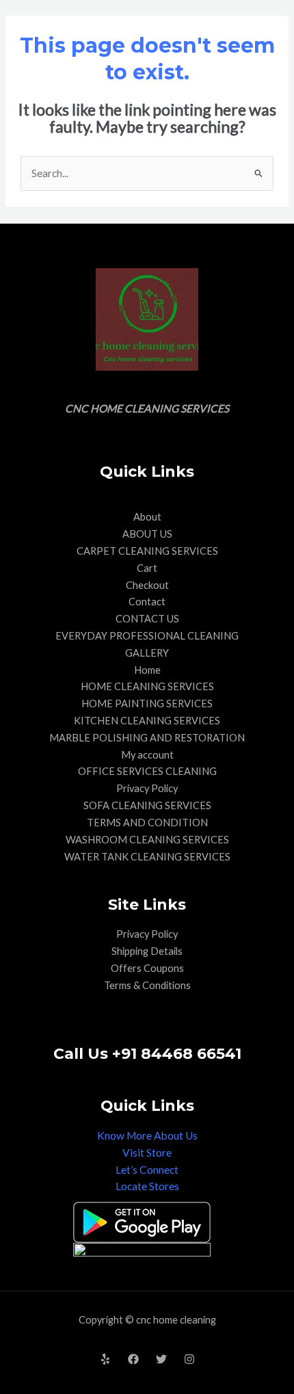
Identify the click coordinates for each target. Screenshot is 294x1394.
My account (147, 755)
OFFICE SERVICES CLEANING (147, 771)
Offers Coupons (147, 968)
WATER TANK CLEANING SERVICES (147, 857)
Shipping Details (147, 951)
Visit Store (147, 1152)
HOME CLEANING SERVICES (147, 686)
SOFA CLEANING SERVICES (147, 805)
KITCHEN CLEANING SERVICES (147, 720)
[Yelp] (105, 1359)
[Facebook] (133, 1359)
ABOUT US (147, 534)
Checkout (147, 585)
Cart (147, 568)
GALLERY (147, 653)
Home (147, 670)
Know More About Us (147, 1135)
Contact (147, 601)
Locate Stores (147, 1186)
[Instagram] (189, 1359)
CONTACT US (147, 618)
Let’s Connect (147, 1169)
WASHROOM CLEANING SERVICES (147, 839)
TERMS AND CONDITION (147, 822)
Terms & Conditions (147, 985)
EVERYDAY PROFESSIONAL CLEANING (147, 636)
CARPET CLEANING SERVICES (147, 551)
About (147, 517)
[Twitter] (161, 1359)
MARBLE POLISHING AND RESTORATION (147, 738)
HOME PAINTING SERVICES (147, 703)
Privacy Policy (147, 788)
